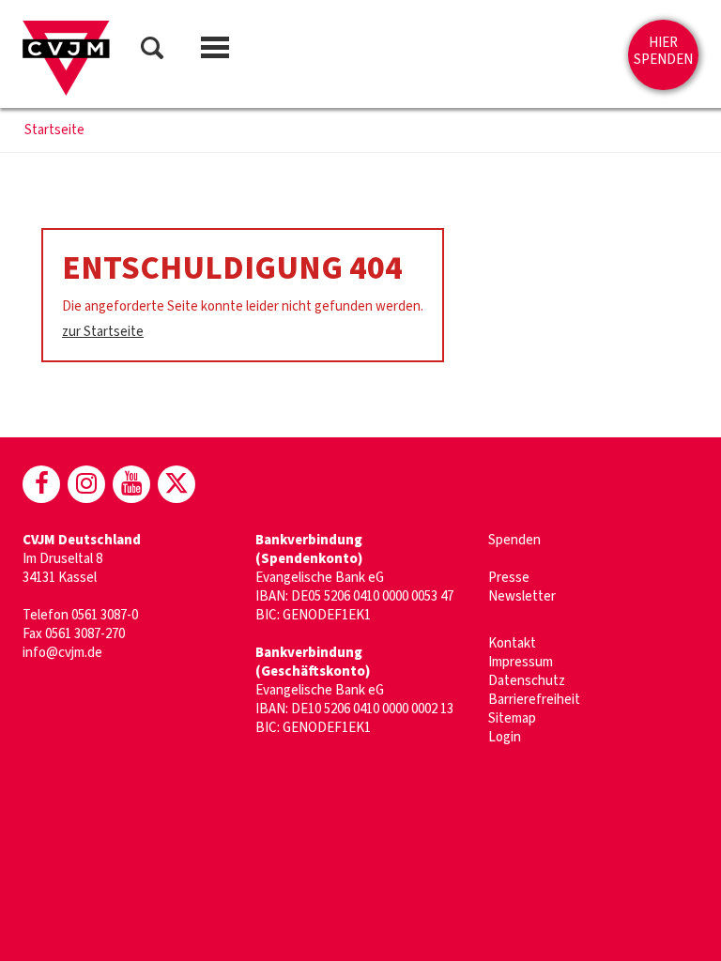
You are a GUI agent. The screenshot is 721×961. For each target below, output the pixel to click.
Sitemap (512, 718)
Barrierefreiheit (534, 699)
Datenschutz (526, 681)
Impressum (520, 662)
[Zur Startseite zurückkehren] (66, 58)
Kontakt (512, 643)
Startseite (54, 130)
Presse (508, 577)
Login (504, 737)
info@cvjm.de (62, 653)
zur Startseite (103, 332)
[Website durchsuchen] (152, 51)
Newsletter (522, 596)
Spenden (514, 540)
